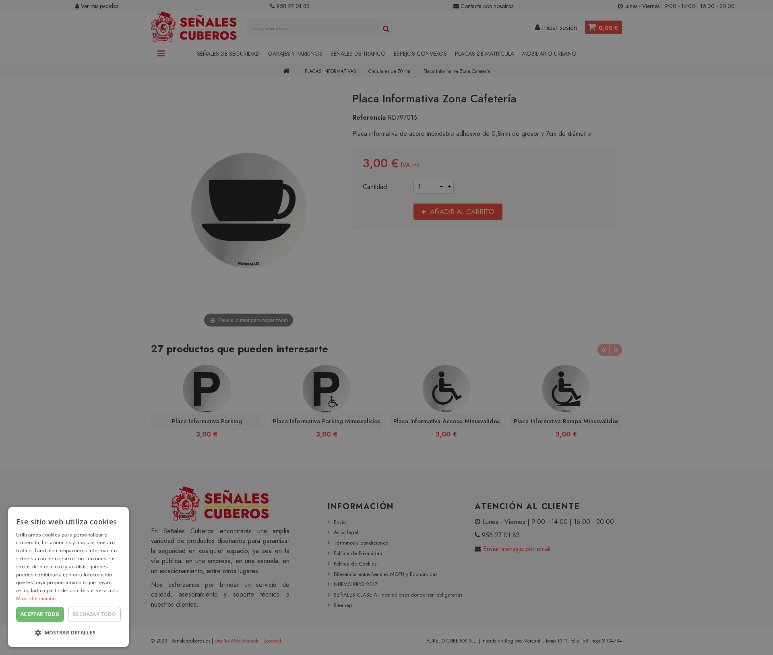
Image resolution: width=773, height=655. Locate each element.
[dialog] (68, 577)
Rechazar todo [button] (94, 614)
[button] (68, 633)
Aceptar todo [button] (40, 614)
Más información (36, 598)
